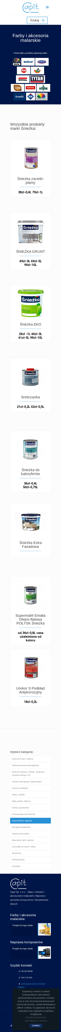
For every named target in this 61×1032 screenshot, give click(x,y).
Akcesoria (16, 853)
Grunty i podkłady (20, 788)
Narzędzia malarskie (21, 827)
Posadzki (16, 866)
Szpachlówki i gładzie (22, 820)
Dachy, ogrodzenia (20, 807)
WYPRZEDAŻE (18, 860)
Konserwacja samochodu (23, 814)
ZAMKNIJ (36, 1026)
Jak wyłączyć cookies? (36, 1020)
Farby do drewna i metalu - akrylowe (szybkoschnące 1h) (28, 773)
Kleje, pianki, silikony (21, 801)
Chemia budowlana (20, 834)
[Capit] (30, 8)
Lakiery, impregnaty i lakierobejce (27, 781)
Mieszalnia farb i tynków (23, 840)
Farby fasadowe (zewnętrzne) (25, 765)
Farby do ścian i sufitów (22, 759)
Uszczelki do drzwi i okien (24, 847)
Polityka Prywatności (36, 1017)
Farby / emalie (18, 794)
